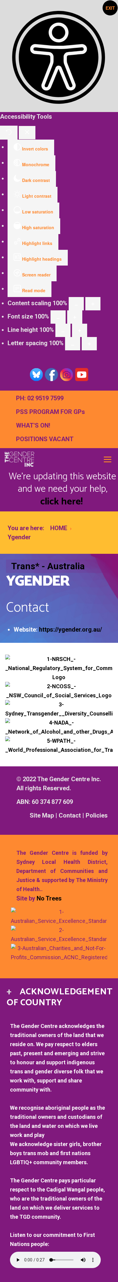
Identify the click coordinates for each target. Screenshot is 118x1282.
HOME (58, 528)
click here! (61, 502)
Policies (97, 815)
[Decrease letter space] (72, 343)
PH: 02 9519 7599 (40, 398)
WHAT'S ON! (33, 425)
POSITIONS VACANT (45, 439)
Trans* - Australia (48, 566)
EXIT (110, 8)
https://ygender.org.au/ (70, 629)
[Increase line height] (79, 330)
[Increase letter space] (89, 343)
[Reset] (9, 133)
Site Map (42, 815)
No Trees (49, 898)
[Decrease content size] (76, 303)
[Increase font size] (74, 317)
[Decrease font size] (58, 317)
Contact (70, 815)
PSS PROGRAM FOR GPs (50, 411)
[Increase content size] (92, 303)
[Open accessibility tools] (59, 56)
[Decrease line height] (62, 330)
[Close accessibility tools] (27, 132)
